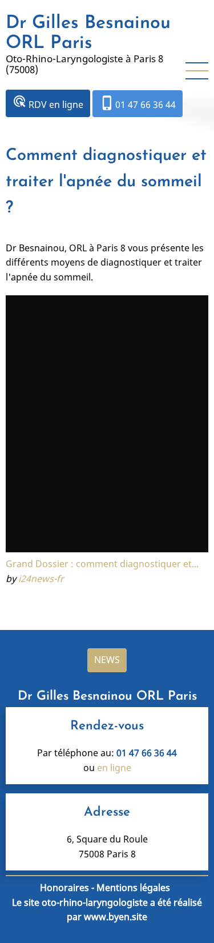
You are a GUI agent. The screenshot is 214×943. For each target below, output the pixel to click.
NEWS (107, 659)
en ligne (114, 767)
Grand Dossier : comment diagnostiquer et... (102, 563)
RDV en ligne (48, 102)
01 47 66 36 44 (137, 103)
